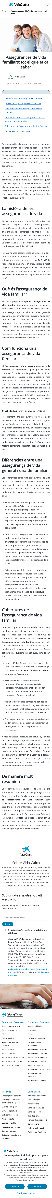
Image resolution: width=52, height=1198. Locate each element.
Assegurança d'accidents (38, 1061)
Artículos (5, 11)
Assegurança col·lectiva (37, 1053)
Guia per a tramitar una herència (11, 1136)
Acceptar (37, 1186)
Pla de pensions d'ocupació (34, 1043)
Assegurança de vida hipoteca (10, 1043)
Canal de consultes (35, 1112)
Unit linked (32, 1030)
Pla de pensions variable (12, 1061)
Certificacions (33, 1124)
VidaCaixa (20, 77)
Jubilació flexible (9, 1123)
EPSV (4, 1034)
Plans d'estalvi (8, 1049)
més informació (19, 1175)
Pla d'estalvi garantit (10, 1065)
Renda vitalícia (8, 1038)
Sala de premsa (34, 1116)
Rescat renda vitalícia (11, 1127)
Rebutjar (15, 1186)
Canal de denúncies (36, 1108)
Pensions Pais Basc (35, 1065)
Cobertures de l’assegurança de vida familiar (26, 126)
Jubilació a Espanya (10, 1107)
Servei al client (34, 1100)
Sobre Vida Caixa (26, 862)
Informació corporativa (37, 1096)
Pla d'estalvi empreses (37, 1080)
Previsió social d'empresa (38, 1057)
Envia (7, 924)
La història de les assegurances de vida (23, 98)
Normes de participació (37, 1120)
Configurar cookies (26, 1193)
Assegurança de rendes (37, 1049)
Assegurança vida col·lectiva (35, 1075)
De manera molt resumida (17, 131)
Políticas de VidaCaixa (37, 1132)
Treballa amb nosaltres (37, 1128)
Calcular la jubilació (10, 1115)
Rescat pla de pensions (11, 1096)
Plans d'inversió (8, 1053)
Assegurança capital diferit (39, 1069)
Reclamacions (33, 1104)
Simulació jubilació (9, 1111)
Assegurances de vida (11, 1026)
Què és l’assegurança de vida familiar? (23, 103)
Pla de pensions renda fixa (13, 1057)
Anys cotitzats (8, 1119)
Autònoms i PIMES (35, 1026)
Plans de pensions (9, 1030)
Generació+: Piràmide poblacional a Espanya (11, 1101)
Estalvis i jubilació (9, 1131)
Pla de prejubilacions (36, 1038)
